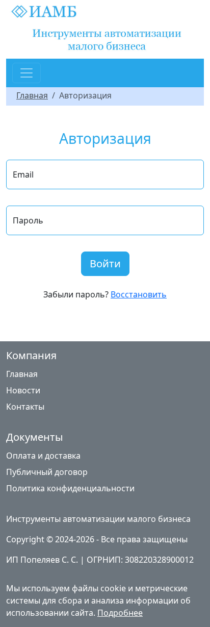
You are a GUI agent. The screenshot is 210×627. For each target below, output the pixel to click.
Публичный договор (47, 472)
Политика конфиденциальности (70, 488)
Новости (23, 390)
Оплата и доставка (43, 455)
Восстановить (139, 294)
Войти (105, 263)
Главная (32, 95)
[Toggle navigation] (26, 73)
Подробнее (120, 612)
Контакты (25, 406)
